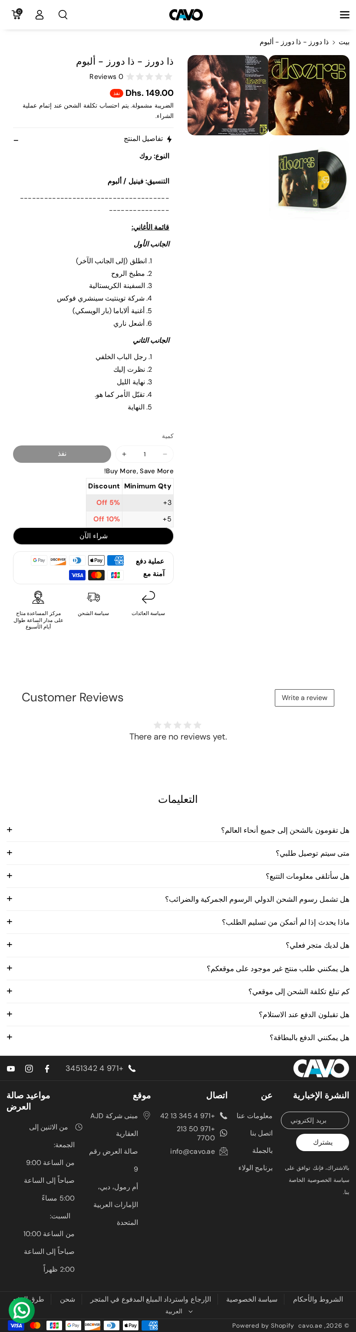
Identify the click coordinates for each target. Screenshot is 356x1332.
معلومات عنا (255, 1115)
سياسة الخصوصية (251, 1299)
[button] (339, 15)
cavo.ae (310, 1325)
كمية (168, 436)
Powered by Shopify (263, 1325)
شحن (67, 1299)
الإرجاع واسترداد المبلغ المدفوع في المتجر (150, 1299)
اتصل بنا (261, 1133)
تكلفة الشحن (80, 105)
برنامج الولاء (255, 1167)
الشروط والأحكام (318, 1299)
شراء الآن (93, 535)
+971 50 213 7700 (196, 1133)
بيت (344, 41)
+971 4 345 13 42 (187, 1115)
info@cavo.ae (192, 1151)
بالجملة (262, 1150)
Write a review (304, 697)
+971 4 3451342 (94, 1068)
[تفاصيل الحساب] (39, 14)
